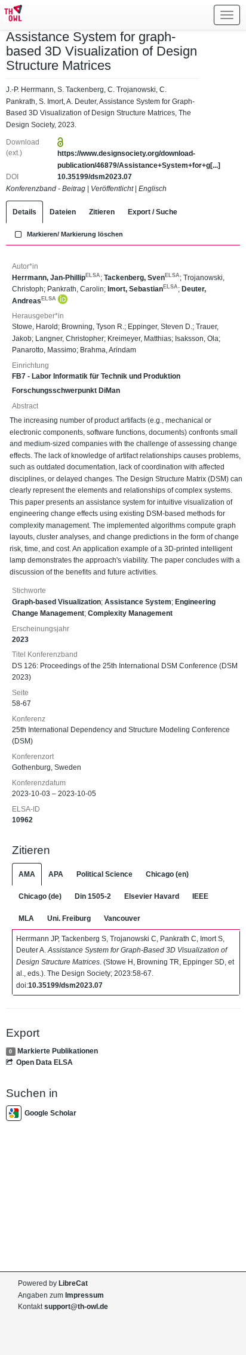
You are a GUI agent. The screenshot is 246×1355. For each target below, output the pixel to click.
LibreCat (73, 1283)
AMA (27, 874)
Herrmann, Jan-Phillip (56, 278)
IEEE (200, 896)
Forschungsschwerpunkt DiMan (66, 390)
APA (55, 874)
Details (24, 212)
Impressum (84, 1295)
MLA (26, 918)
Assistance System (137, 602)
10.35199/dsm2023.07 (94, 177)
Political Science (104, 874)
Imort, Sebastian (142, 289)
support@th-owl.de (76, 1306)
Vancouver (122, 918)
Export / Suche (152, 212)
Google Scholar (50, 1113)
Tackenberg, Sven (142, 278)
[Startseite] (11, 15)
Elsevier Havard (151, 896)
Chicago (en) (167, 874)
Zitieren (102, 212)
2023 (20, 639)
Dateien (63, 212)
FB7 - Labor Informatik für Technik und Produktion (96, 376)
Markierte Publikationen (57, 1051)
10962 (22, 820)
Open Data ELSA (44, 1062)
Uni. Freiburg (69, 918)
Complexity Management (130, 613)
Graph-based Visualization (56, 602)
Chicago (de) (40, 896)
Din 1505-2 (93, 896)
